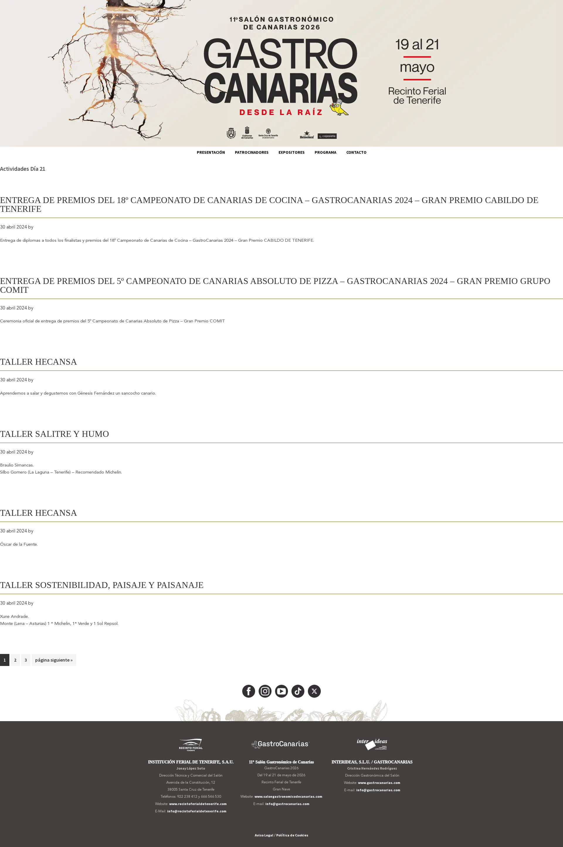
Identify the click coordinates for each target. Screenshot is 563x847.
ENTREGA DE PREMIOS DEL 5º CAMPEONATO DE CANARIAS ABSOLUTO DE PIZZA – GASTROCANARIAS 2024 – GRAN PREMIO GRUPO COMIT (275, 285)
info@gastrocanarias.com (287, 804)
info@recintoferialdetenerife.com (196, 811)
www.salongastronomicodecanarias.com (288, 796)
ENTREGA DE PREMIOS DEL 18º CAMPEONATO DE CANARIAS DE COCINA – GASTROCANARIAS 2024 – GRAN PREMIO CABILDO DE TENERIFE (269, 204)
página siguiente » (54, 661)
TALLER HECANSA (38, 361)
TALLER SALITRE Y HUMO (54, 434)
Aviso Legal (264, 835)
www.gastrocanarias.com (379, 782)
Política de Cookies (292, 835)
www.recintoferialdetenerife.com (198, 804)
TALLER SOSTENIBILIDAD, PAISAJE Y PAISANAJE (102, 585)
